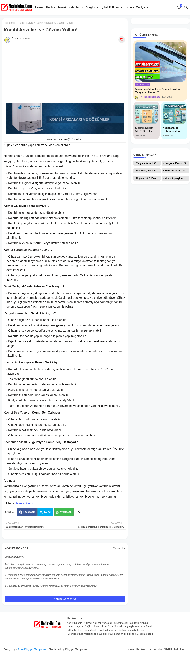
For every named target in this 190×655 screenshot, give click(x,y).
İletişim (157, 649)
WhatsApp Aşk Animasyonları (177, 178)
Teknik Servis (25, 22)
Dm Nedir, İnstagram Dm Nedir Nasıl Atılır (148, 170)
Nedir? (50, 7)
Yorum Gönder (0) (65, 598)
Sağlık (90, 7)
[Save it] (121, 39)
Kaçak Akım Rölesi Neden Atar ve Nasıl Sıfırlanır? (171, 129)
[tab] (39, 7)
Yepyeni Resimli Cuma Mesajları (148, 163)
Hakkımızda (143, 649)
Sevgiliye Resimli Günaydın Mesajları (177, 163)
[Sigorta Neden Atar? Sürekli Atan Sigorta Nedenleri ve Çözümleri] (146, 114)
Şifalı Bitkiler (110, 7)
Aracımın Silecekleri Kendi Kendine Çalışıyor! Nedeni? (158, 90)
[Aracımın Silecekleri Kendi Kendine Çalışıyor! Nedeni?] (160, 62)
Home (39, 7)
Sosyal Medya (135, 7)
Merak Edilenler (69, 7)
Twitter (47, 512)
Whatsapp (66, 512)
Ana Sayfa (9, 22)
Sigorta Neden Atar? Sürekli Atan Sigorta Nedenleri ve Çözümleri (144, 129)
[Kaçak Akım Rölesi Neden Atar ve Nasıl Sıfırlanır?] (174, 114)
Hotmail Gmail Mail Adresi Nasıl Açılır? (177, 170)
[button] (186, 7)
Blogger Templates (76, 649)
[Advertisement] (65, 77)
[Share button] (79, 512)
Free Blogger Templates (32, 649)
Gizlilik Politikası (174, 649)
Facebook (29, 512)
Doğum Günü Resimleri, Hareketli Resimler (148, 178)
